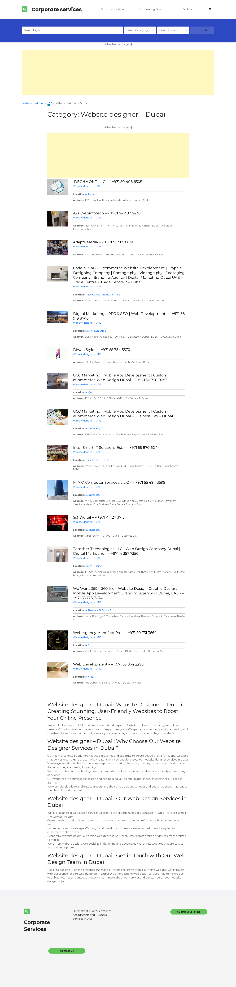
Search (202, 30)
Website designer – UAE (37, 103)
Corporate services (56, 9)
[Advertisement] (118, 72)
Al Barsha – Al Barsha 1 (98, 610)
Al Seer (89, 645)
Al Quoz (90, 392)
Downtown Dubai (95, 330)
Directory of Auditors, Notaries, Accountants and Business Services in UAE (92, 915)
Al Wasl (89, 676)
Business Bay (92, 428)
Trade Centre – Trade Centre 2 (102, 294)
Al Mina (89, 194)
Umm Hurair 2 (93, 566)
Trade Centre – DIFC (97, 460)
